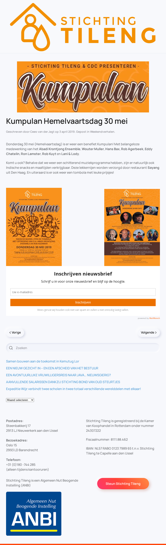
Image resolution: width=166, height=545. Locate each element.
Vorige (16, 332)
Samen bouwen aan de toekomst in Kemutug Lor (42, 361)
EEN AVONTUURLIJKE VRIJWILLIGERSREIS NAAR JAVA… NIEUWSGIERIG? (58, 375)
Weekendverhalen (102, 132)
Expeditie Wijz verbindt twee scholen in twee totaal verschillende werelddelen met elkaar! (73, 389)
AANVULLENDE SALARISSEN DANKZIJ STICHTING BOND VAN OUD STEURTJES (63, 382)
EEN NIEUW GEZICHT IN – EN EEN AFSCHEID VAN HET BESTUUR (52, 368)
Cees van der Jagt (42, 132)
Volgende (147, 332)
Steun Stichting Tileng (123, 483)
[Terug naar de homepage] (83, 26)
